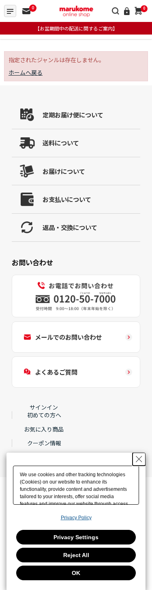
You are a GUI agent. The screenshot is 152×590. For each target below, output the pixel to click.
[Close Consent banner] (139, 459)
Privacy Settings (76, 537)
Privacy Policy (76, 518)
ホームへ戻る (26, 72)
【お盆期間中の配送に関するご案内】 (76, 28)
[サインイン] (127, 11)
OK (76, 573)
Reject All (76, 555)
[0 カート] (138, 11)
